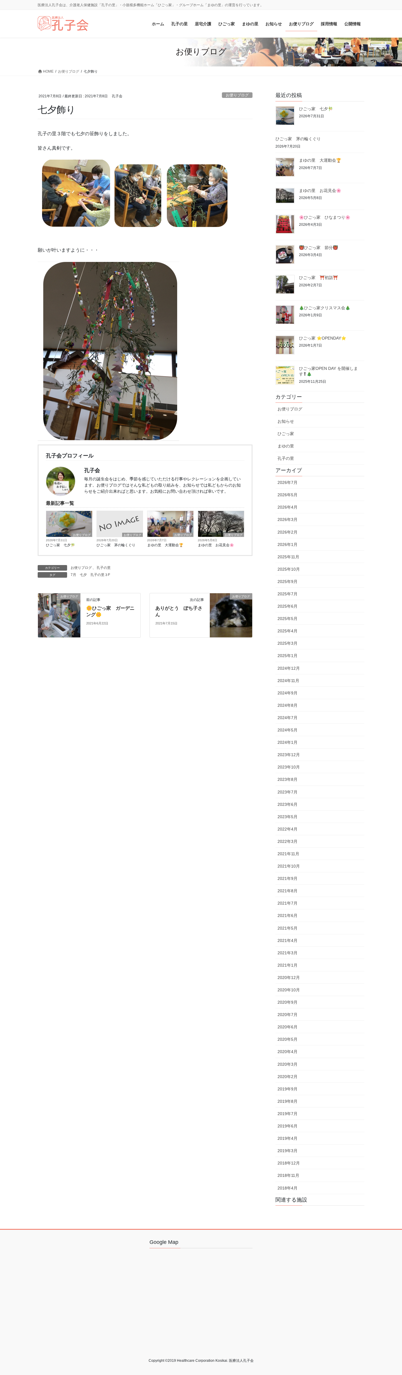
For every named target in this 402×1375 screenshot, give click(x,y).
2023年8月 (288, 779)
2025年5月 (288, 618)
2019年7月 (288, 1113)
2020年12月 (289, 977)
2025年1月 (288, 655)
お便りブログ (237, 95)
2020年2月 (288, 1076)
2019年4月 (288, 1138)
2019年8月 (288, 1101)
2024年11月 (288, 680)
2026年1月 (288, 544)
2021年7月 (288, 903)
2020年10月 (289, 990)
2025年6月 (288, 606)
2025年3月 (288, 643)
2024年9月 (288, 693)
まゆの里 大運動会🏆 (165, 545)
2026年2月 (288, 532)
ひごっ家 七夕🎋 (60, 545)
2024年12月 (289, 668)
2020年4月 (288, 1051)
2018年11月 (288, 1175)
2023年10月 (289, 767)
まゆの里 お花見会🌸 (216, 545)
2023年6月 (288, 804)
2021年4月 (288, 940)
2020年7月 (288, 1014)
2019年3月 (288, 1150)
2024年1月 (288, 742)
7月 (73, 575)
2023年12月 (289, 754)
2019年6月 (288, 1126)
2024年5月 (288, 730)
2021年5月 (288, 928)
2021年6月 (288, 915)
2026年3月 (288, 519)
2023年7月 (288, 792)
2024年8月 (288, 705)
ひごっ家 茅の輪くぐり (116, 545)
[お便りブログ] (59, 614)
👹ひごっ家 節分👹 (318, 247)
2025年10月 (289, 569)
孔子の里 (104, 568)
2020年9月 (288, 1002)
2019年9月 (288, 1089)
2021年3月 (288, 952)
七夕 (83, 575)
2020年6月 (288, 1027)
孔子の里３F (100, 575)
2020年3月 (288, 1064)
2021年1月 (288, 965)
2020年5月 (288, 1039)
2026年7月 (288, 482)
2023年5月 (288, 816)
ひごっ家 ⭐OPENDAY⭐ (322, 338)
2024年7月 (288, 717)
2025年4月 (288, 631)
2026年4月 (288, 507)
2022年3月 (288, 841)
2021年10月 (289, 866)
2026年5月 (288, 494)
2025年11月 (288, 556)
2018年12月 (289, 1163)
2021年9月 (288, 878)
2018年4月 (288, 1188)
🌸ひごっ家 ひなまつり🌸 (324, 217)
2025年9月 (288, 581)
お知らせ (286, 421)
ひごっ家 (286, 433)
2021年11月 (288, 853)
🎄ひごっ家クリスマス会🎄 (324, 307)
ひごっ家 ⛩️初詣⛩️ (318, 277)
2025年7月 (288, 594)
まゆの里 (286, 446)
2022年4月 (288, 829)
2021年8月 (288, 890)
